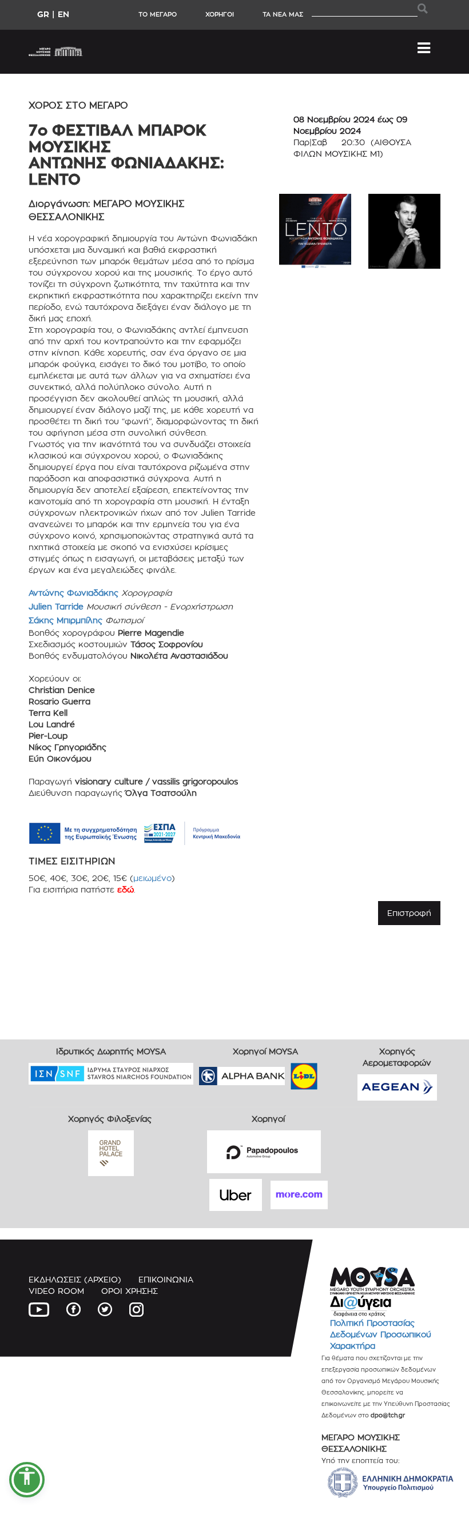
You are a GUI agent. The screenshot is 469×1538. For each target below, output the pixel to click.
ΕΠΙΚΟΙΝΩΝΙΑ (165, 1279)
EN (63, 14)
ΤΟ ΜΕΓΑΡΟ (157, 14)
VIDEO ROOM (56, 1290)
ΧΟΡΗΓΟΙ (219, 14)
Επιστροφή (409, 913)
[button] (26, 1479)
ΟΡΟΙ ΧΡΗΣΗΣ (129, 1290)
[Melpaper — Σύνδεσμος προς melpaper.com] (337, 1072)
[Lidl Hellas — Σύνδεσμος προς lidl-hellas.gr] (288, 1072)
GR (43, 14)
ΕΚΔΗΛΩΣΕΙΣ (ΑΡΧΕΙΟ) (75, 1279)
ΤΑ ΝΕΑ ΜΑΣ (283, 14)
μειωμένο (152, 878)
